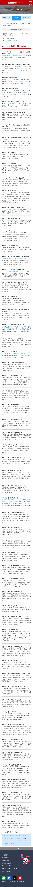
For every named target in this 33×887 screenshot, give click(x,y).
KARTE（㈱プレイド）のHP (17, 103)
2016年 (18, 841)
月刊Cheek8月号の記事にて (9, 220)
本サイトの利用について (8, 871)
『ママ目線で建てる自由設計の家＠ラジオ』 (14, 55)
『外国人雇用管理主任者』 (21, 81)
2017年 (12, 841)
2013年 (12, 843)
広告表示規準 (5, 860)
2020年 (18, 838)
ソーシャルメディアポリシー (9, 868)
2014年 (6, 843)
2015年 (24, 841)
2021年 (12, 838)
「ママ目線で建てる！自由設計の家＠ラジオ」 (14, 353)
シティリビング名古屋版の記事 (10, 180)
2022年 (6, 838)
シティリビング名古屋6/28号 (10, 209)
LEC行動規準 (5, 857)
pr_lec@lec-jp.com (12, 40)
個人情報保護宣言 (6, 863)
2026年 (6, 836)
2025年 (12, 836)
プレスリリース (6, 17)
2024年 (18, 836)
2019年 (24, 838)
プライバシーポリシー (8, 866)
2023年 (24, 836)
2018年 (6, 841)
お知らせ (25, 17)
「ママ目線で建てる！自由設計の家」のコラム (14, 258)
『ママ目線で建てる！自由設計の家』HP (13, 66)
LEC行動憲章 (5, 855)
